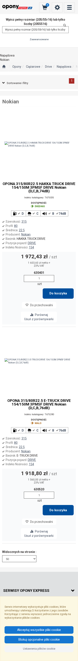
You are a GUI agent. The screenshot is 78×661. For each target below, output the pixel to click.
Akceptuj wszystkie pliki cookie (39, 630)
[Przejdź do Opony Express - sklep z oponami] (4, 67)
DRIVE (32, 243)
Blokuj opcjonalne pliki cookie (39, 639)
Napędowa (64, 66)
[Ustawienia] (57, 7)
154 (31, 247)
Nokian (26, 234)
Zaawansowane (39, 39)
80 (16, 226)
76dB (62, 430)
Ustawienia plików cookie (39, 648)
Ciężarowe (33, 66)
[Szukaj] (63, 25)
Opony (16, 66)
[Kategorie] (69, 7)
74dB (62, 213)
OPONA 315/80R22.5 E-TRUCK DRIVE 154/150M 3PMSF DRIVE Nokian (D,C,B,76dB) (39, 404)
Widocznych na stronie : (19, 552)
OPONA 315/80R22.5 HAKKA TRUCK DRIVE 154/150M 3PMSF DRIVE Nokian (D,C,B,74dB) (39, 187)
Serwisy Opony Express (26, 590)
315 (24, 221)
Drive (48, 66)
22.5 (22, 230)
